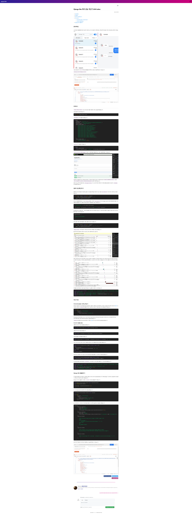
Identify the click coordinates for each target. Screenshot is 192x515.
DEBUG (76, 15)
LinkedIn (81, 488)
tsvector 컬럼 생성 (80, 21)
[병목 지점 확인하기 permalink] (73, 188)
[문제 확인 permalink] (73, 26)
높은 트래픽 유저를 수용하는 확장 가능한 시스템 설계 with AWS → (109, 492)
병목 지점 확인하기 (78, 16)
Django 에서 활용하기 (79, 22)
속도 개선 (77, 18)
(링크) (116, 305)
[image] (96, 50)
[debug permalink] (73, 106)
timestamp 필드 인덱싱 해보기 (82, 19)
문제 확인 (77, 13)
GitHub (79, 488)
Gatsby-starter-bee (99, 512)
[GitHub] (190, 1)
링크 (92, 320)
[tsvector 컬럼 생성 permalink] (73, 322)
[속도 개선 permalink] (73, 300)
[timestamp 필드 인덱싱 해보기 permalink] (73, 303)
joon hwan (92, 512)
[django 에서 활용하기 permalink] (73, 373)
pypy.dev (4, 1)
